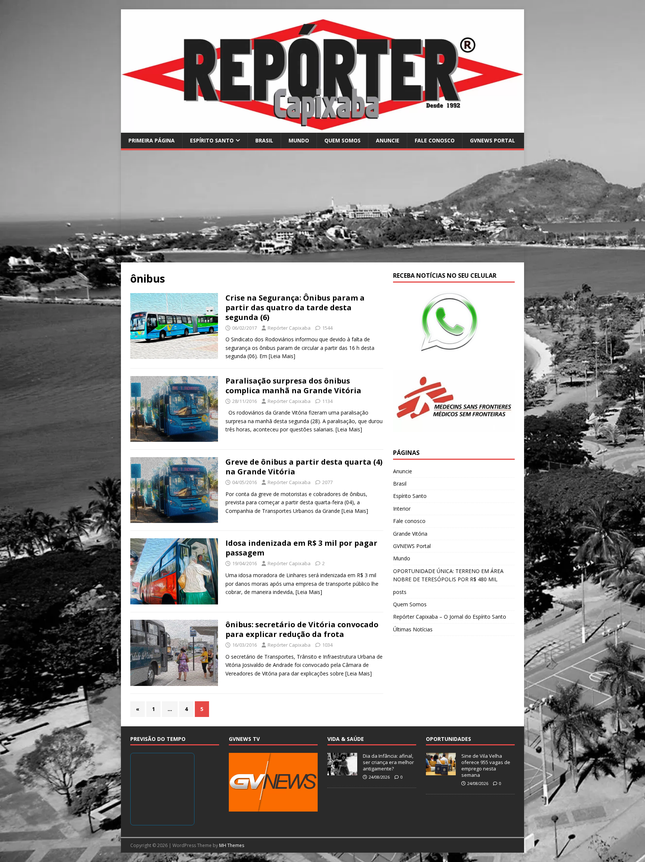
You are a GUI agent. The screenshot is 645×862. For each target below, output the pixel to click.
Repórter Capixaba (289, 327)
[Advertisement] (322, 206)
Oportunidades (448, 738)
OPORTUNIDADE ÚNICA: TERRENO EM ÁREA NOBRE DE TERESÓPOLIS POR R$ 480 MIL (448, 575)
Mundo (299, 140)
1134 (327, 401)
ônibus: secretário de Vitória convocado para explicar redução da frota (301, 629)
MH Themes (231, 845)
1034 (327, 644)
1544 (327, 327)
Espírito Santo (212, 140)
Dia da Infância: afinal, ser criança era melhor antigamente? (388, 762)
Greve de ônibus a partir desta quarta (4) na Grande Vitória (304, 467)
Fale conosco (435, 140)
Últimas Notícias (413, 629)
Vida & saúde (345, 738)
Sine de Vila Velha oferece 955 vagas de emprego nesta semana (485, 765)
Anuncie (387, 140)
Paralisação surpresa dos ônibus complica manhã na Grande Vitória (293, 385)
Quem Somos (342, 140)
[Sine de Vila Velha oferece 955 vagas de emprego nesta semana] (441, 771)
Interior (402, 508)
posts (399, 591)
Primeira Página (151, 140)
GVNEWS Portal (492, 140)
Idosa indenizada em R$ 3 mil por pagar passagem (301, 548)
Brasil (264, 140)
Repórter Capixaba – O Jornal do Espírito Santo (449, 616)
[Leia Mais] (282, 356)
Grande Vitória (410, 533)
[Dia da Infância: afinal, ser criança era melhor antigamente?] (342, 771)
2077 (327, 482)
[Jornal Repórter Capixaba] (322, 128)
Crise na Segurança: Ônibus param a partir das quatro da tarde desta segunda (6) (295, 307)
